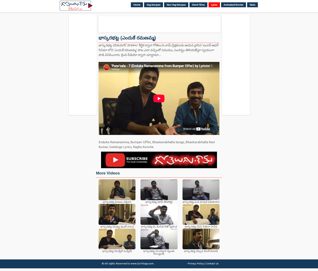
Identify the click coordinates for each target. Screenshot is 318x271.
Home (136, 4)
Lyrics (214, 4)
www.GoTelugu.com (142, 263)
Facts (252, 4)
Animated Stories (233, 4)
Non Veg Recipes (176, 4)
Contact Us (212, 263)
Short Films (198, 4)
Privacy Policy (196, 263)
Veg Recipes (153, 4)
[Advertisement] (83, 64)
